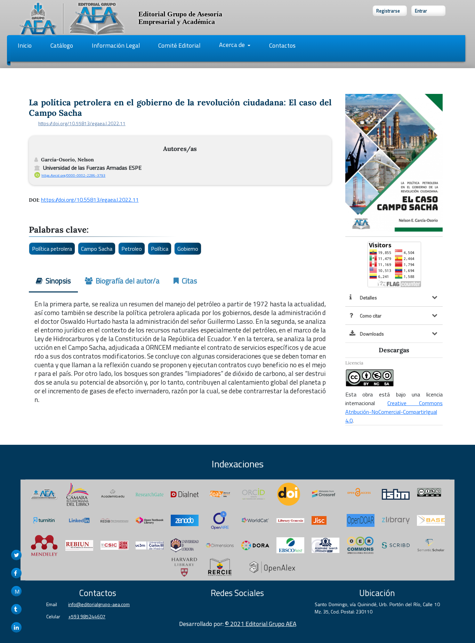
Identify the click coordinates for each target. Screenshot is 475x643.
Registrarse (388, 10)
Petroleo (131, 248)
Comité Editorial (179, 45)
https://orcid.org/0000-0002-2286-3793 (73, 175)
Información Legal (116, 45)
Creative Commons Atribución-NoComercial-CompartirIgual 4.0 (394, 412)
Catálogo (61, 45)
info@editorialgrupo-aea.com (99, 604)
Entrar (421, 10)
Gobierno (187, 248)
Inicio (25, 45)
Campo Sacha (96, 248)
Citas (188, 280)
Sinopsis (57, 280)
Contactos (282, 45)
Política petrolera (52, 248)
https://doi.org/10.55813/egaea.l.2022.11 (82, 123)
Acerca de (232, 44)
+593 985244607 (86, 616)
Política (159, 248)
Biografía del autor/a (127, 280)
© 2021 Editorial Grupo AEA (260, 623)
